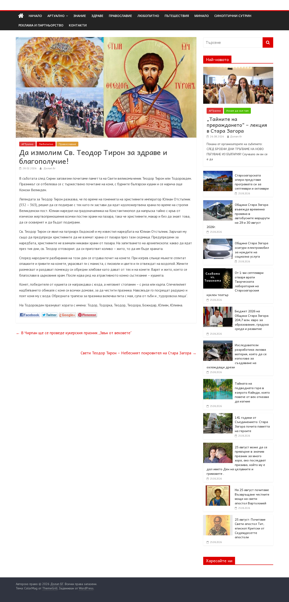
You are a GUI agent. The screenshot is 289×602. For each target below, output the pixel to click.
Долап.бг (50, 168)
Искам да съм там (237, 110)
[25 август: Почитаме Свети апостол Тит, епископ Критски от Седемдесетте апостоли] (218, 517)
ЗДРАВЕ (97, 16)
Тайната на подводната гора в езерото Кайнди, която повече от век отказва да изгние (252, 392)
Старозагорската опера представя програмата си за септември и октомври (252, 182)
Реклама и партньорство (41, 25)
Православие (67, 144)
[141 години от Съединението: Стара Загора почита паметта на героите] (218, 416)
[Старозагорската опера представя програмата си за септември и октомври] (218, 173)
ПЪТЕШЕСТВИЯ (177, 16)
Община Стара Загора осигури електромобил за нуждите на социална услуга (252, 249)
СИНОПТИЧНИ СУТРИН (232, 16)
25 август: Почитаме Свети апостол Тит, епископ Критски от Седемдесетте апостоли (250, 528)
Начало (35, 16)
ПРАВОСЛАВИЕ (120, 16)
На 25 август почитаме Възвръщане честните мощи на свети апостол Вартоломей (252, 496)
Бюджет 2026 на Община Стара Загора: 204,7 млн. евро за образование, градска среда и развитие (252, 319)
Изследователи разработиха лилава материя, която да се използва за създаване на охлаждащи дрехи (237, 355)
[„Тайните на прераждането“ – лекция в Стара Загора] (238, 69)
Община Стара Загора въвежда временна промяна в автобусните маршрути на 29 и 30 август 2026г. (238, 215)
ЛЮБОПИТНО (148, 16)
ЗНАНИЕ (79, 16)
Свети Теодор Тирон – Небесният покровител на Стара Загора (138, 352)
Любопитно (46, 144)
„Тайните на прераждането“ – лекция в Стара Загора (237, 125)
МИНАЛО (201, 16)
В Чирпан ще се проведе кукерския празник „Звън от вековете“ (74, 332)
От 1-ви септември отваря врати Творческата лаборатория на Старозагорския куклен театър (235, 283)
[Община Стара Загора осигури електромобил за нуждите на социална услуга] (218, 241)
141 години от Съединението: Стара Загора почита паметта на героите (252, 424)
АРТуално (56, 16)
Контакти (78, 25)
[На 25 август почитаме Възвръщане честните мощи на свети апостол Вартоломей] (218, 488)
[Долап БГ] (21, 16)
